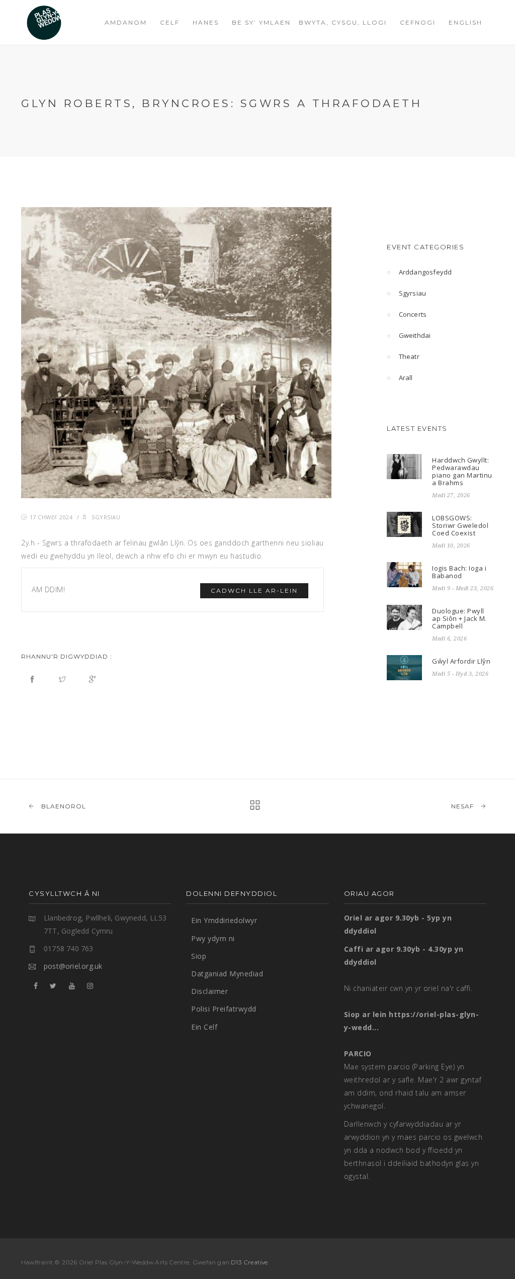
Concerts (413, 314)
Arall (406, 377)
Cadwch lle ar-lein (254, 590)
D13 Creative (249, 1262)
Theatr (409, 356)
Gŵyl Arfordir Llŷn (461, 661)
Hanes (206, 22)
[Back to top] (487, 1251)
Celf (170, 22)
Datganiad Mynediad (227, 973)
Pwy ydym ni (213, 938)
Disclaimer (209, 991)
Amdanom (126, 22)
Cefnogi (418, 22)
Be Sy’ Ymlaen (261, 22)
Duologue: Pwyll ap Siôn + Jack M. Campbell (459, 618)
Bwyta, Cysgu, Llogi (343, 22)
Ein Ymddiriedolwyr (224, 920)
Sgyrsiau (106, 517)
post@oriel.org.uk (73, 966)
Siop (198, 956)
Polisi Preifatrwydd (223, 1009)
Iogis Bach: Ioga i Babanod (459, 572)
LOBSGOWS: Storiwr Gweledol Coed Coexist (460, 525)
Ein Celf (204, 1027)
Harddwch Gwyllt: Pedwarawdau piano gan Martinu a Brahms (462, 471)
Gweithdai (415, 335)
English (465, 22)
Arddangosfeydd (425, 272)
